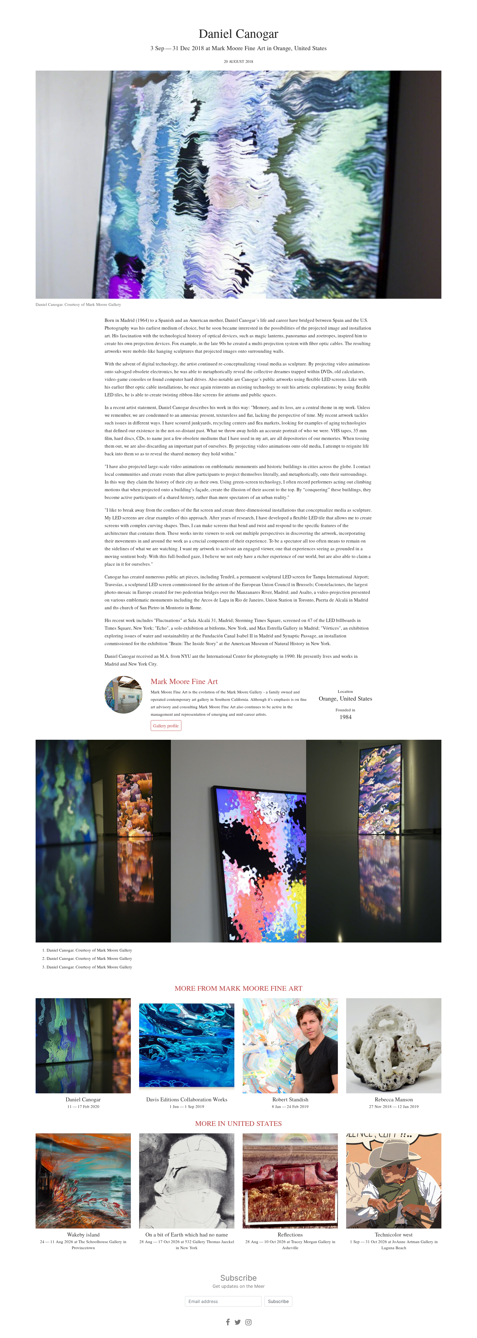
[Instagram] (248, 1322)
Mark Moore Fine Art (184, 681)
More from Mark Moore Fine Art (239, 988)
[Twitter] (237, 1322)
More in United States (238, 1123)
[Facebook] (228, 1322)
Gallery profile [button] (166, 725)
